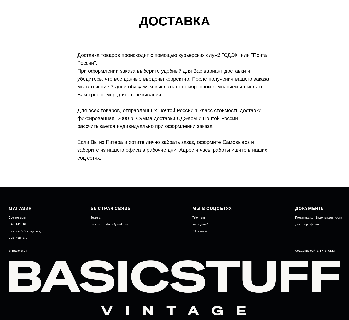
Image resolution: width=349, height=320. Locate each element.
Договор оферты (307, 224)
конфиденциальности (326, 217)
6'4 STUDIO (327, 250)
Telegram (97, 217)
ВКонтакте (200, 231)
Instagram (199, 224)
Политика (302, 217)
